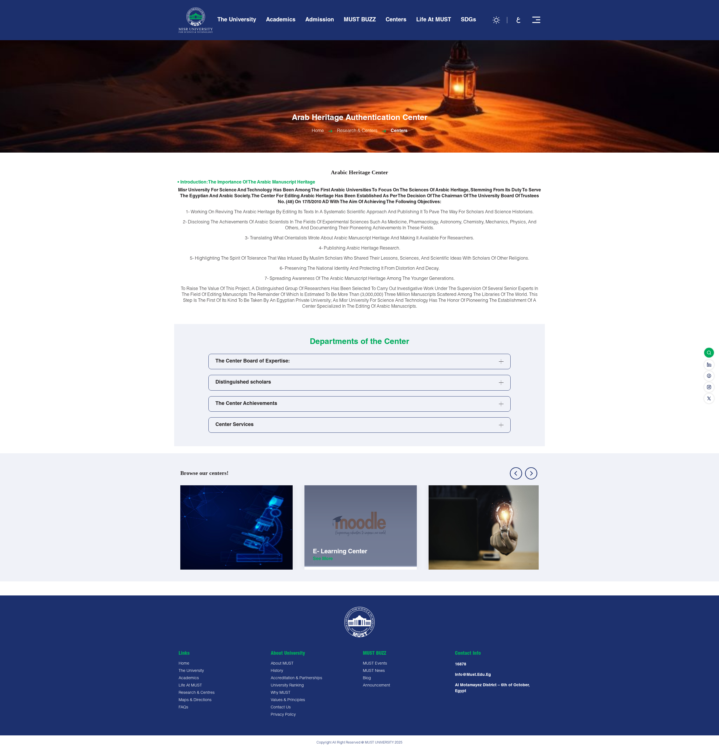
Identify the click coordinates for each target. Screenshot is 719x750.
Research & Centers (357, 131)
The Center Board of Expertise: (252, 361)
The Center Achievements (246, 403)
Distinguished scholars (243, 382)
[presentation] (516, 473)
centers (399, 131)
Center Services (234, 424)
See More (199, 567)
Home (318, 131)
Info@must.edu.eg (473, 675)
